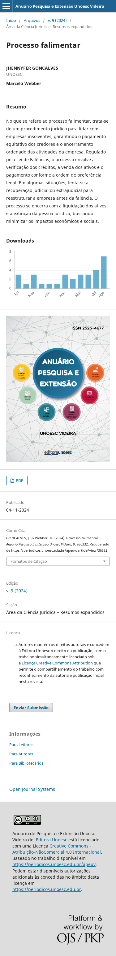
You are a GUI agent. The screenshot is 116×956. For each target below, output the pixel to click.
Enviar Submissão (31, 707)
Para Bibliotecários (26, 763)
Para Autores (21, 754)
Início (11, 20)
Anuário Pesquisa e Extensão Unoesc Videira (59, 6)
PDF (19, 480)
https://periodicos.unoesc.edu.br (46, 889)
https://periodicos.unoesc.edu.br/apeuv (54, 864)
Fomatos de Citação (29, 561)
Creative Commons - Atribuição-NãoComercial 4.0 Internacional (56, 849)
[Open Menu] (6, 6)
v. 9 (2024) (57, 20)
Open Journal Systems (32, 789)
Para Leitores (21, 744)
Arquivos (32, 20)
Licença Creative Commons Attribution (57, 663)
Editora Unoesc (51, 840)
